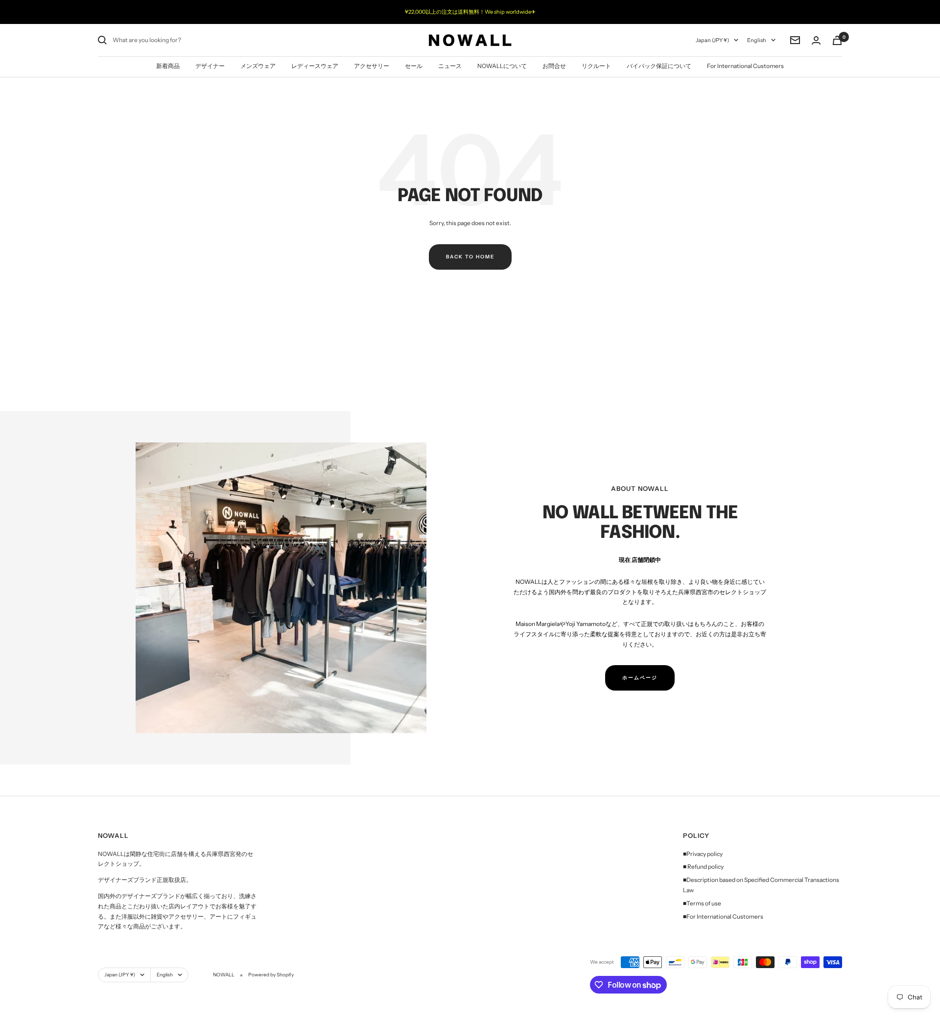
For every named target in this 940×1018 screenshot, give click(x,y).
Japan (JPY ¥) (712, 40)
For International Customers (745, 65)
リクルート (596, 65)
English (756, 40)
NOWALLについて (502, 65)
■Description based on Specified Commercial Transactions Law (761, 885)
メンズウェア (258, 65)
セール (414, 65)
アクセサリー (371, 65)
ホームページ (640, 677)
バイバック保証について (659, 65)
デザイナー (210, 65)
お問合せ (554, 65)
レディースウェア (314, 65)
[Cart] (837, 40)
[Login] (816, 40)
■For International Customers (723, 916)
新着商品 (168, 65)
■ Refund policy (703, 866)
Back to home (470, 257)
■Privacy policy (703, 853)
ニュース (450, 65)
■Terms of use (702, 903)
